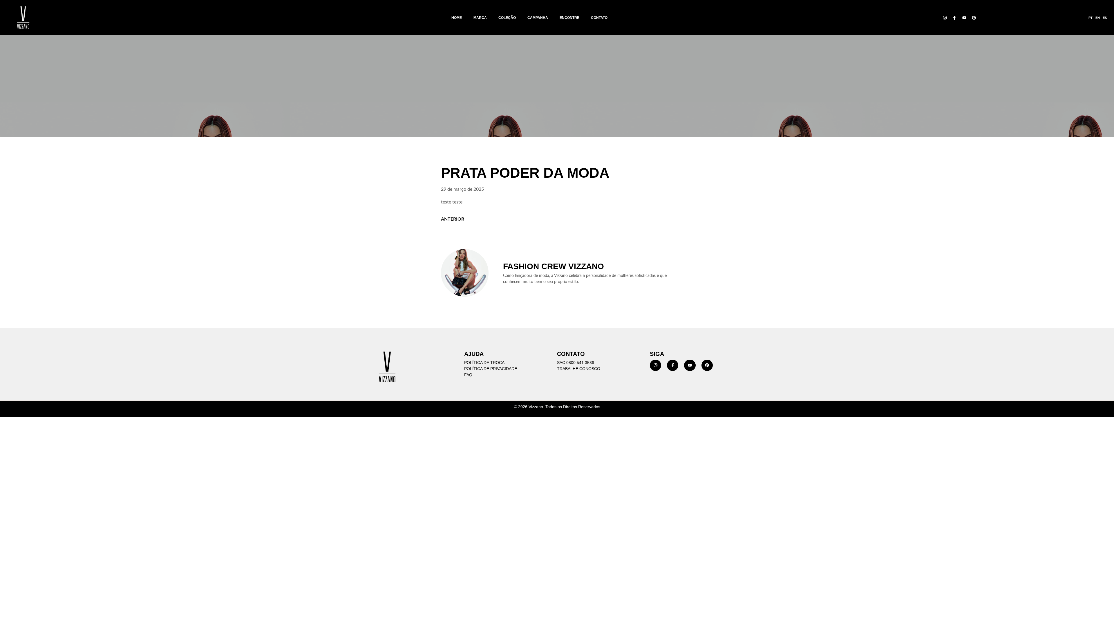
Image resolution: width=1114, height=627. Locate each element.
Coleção (507, 18)
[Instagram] (945, 18)
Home (456, 18)
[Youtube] (964, 18)
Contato (599, 18)
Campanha (537, 18)
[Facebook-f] (954, 18)
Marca (480, 18)
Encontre (569, 18)
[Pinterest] (974, 18)
